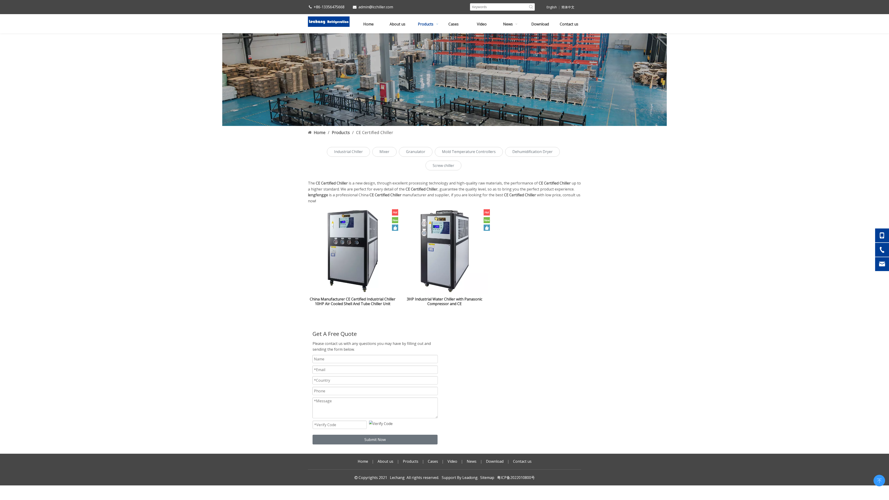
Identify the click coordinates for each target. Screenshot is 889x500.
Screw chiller (443, 165)
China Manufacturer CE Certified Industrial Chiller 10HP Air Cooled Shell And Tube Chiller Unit (352, 301)
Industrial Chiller (348, 151)
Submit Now (375, 439)
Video (452, 461)
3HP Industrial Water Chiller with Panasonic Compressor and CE (444, 301)
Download (495, 461)
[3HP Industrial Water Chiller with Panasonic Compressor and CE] (444, 250)
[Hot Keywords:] (531, 6)
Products (410, 461)
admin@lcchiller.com (375, 6)
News (471, 461)
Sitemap (487, 477)
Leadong (470, 477)
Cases (433, 461)
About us (385, 461)
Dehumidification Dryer (532, 151)
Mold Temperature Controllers (469, 151)
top (879, 480)
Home (363, 461)
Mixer (384, 151)
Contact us (522, 461)
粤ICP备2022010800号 (515, 477)
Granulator (415, 151)
